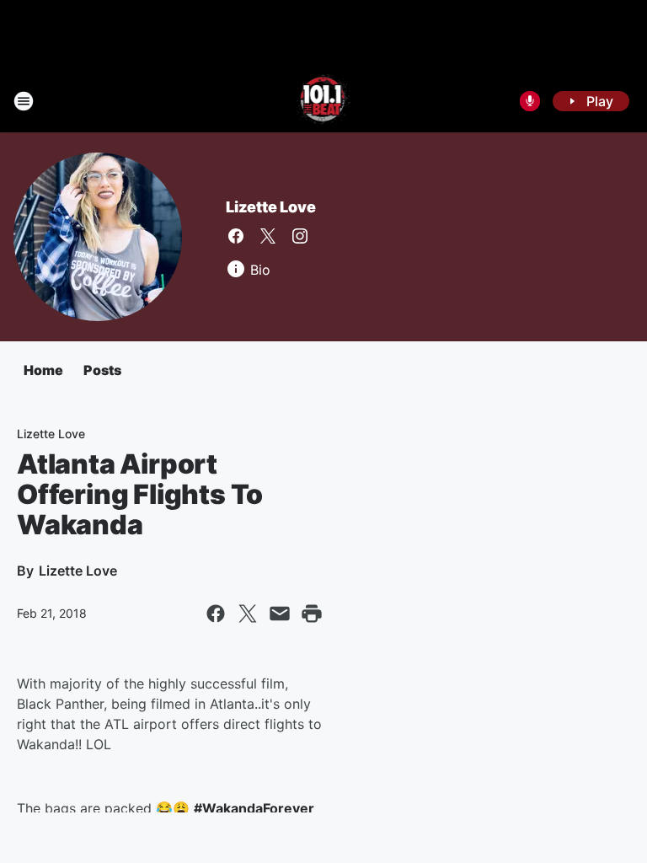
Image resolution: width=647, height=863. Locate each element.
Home (43, 370)
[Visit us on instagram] (300, 236)
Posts (102, 370)
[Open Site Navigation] (23, 101)
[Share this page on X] (247, 613)
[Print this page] (312, 613)
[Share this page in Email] (279, 613)
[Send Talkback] (530, 101)
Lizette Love (271, 207)
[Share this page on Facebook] (215, 613)
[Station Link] (324, 101)
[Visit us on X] (268, 236)
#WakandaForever (254, 808)
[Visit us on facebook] (236, 236)
